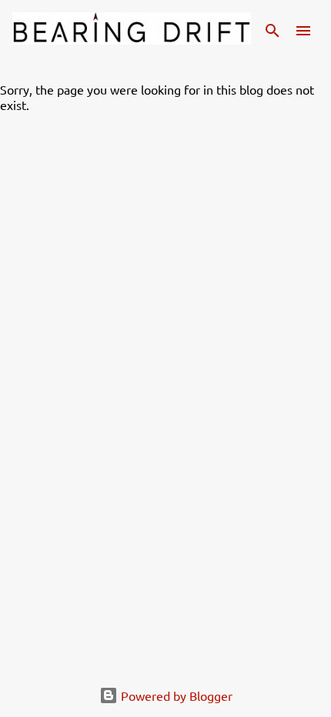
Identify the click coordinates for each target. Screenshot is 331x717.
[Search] (272, 30)
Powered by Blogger (175, 695)
